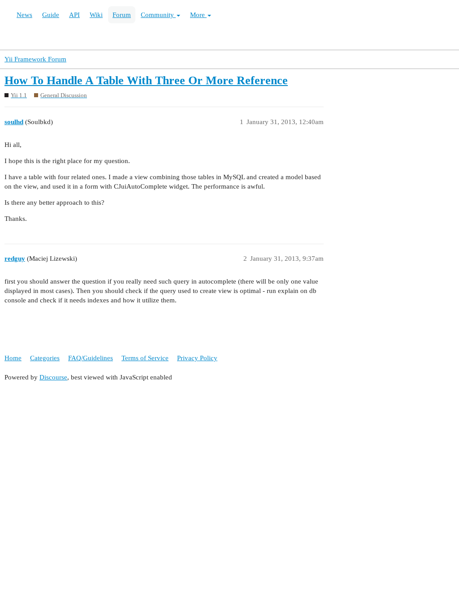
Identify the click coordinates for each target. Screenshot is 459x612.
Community (158, 14)
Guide (50, 14)
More (198, 14)
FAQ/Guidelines (90, 358)
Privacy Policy (197, 358)
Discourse (53, 377)
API (74, 14)
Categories (45, 358)
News (24, 14)
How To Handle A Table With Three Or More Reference (146, 80)
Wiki (96, 14)
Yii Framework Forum (35, 59)
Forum (122, 14)
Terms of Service (145, 358)
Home (13, 358)
